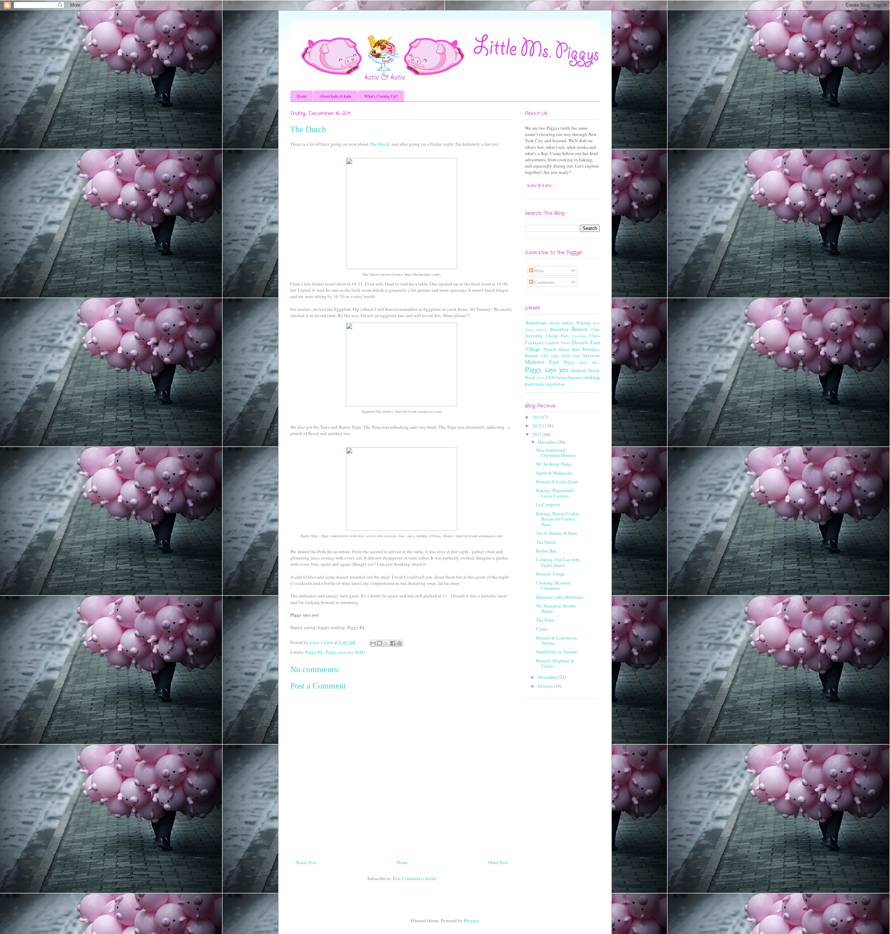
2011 (537, 434)
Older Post (498, 862)
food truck (534, 384)
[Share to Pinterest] (399, 643)
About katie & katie (335, 96)
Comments (544, 282)
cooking (591, 376)
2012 (537, 425)
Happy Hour (569, 349)
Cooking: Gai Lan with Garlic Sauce (558, 562)
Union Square (568, 377)
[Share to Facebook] (392, 643)
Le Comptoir (548, 504)
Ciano (542, 629)
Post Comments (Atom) (414, 878)
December (548, 442)
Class (595, 335)
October (546, 686)
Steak (530, 377)
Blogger (471, 920)
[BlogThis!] (379, 643)
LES (545, 355)
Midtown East (542, 361)
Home (302, 96)
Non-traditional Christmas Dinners (556, 453)
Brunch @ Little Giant (557, 481)
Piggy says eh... (582, 362)
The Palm (545, 620)
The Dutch (379, 144)
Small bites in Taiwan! (557, 652)
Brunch (580, 328)
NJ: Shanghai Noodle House (556, 608)
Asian (554, 323)
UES (550, 377)
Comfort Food (557, 342)
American (535, 322)
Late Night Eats (565, 355)
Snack (594, 370)
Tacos (540, 377)
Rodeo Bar (546, 551)
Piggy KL (314, 652)
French (549, 349)
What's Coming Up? (381, 96)
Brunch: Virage (550, 574)
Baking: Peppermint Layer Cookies (555, 493)
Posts (538, 270)
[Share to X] (386, 643)
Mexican (591, 355)
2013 (537, 417)
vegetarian (555, 384)
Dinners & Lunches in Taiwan (556, 640)
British (541, 329)
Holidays (591, 349)
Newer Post (306, 862)
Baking (583, 323)
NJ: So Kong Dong (553, 464)
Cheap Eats (557, 335)
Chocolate (579, 335)
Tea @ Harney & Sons (556, 533)
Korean (532, 355)
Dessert (580, 342)
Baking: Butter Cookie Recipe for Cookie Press (557, 519)
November (548, 677)
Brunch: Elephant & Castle (555, 663)
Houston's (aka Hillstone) (559, 597)
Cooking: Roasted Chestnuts (553, 585)
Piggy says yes (339, 652)
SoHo (360, 652)
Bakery (568, 322)
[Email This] (373, 643)
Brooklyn (559, 329)
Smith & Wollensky (554, 473)
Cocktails (534, 342)
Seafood (578, 370)
